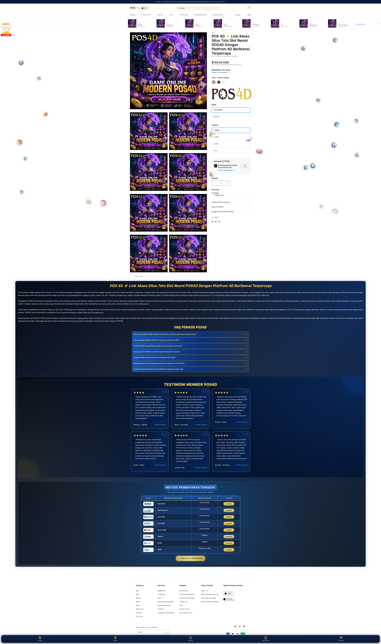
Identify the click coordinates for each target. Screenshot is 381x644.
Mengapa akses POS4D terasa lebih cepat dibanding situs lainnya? (157, 351)
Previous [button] (131, 2)
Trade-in (161, 609)
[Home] (134, 7)
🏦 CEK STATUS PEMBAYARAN (190, 558)
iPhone (138, 598)
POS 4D (160, 15)
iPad (137, 594)
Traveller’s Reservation (166, 613)
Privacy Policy (185, 609)
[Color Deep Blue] (218, 82)
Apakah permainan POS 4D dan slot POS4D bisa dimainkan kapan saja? (159, 369)
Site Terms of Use (186, 613)
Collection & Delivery (187, 594)
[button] (132, 15)
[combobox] (198, 8)
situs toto (134, 304)
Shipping (223, 64)
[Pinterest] (219, 221)
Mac (137, 591)
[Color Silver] (223, 82)
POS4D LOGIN (218, 15)
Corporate (161, 594)
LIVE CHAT (341, 640)
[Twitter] (216, 221)
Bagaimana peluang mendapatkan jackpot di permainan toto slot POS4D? (159, 363)
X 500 (216, 144)
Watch (138, 602)
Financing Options (164, 605)
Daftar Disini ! (221, 1)
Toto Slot (139, 616)
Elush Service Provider (166, 602)
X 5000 (216, 130)
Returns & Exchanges (187, 598)
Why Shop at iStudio (208, 598)
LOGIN (115, 640)
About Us (204, 591)
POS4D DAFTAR (200, 15)
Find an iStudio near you (210, 594)
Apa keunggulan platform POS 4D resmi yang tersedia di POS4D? (156, 340)
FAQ (181, 605)
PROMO (40, 640)
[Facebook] (213, 221)
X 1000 (216, 137)
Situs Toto (139, 609)
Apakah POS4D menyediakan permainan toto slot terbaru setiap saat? (158, 346)
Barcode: (227, 56)
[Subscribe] (166, 632)
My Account (184, 591)
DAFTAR (190, 640)
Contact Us (184, 602)
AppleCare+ (162, 591)
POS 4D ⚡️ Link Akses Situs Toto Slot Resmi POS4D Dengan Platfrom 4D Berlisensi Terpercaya (190, 1)
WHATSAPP (265, 640)
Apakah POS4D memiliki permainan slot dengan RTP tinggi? (155, 357)
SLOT (171, 15)
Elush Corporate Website (210, 602)
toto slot (213, 295)
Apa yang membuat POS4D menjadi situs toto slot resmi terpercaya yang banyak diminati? (165, 334)
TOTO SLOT (183, 15)
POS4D (132, 15)
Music (138, 605)
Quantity (215, 178)
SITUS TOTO (146, 15)
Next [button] (250, 2)
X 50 (215, 151)
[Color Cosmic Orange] (214, 82)
